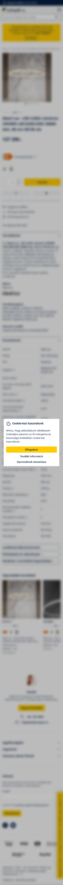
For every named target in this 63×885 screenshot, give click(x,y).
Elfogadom (31, 449)
